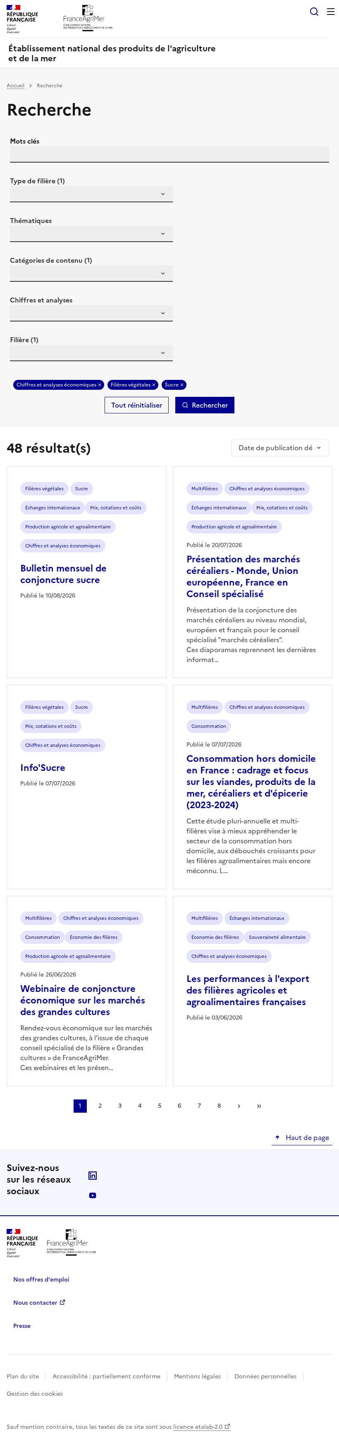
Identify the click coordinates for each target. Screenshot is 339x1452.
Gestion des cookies (35, 1394)
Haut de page (306, 1137)
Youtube (93, 1195)
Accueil (15, 85)
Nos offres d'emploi (41, 1279)
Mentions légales (197, 1376)
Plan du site (23, 1376)
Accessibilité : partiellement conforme (106, 1376)
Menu (330, 11)
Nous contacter (35, 1302)
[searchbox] (21, 195)
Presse (22, 1326)
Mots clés (24, 141)
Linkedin (93, 1176)
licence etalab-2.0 (197, 1427)
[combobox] (91, 194)
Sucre (172, 385)
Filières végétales (130, 385)
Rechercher (210, 405)
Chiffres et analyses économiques (56, 385)
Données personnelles (265, 1376)
